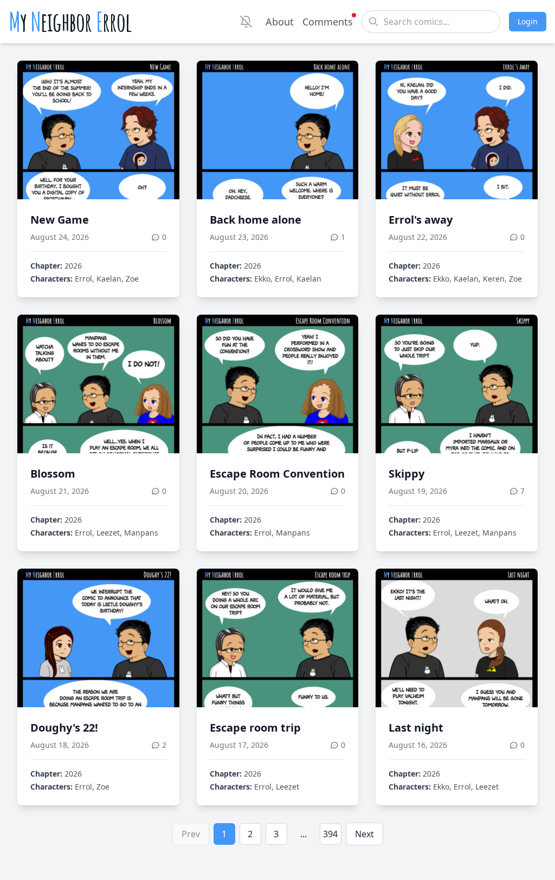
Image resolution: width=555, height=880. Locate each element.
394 (330, 834)
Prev (191, 834)
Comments (327, 21)
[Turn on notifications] (246, 21)
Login (528, 21)
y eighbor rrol (70, 22)
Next (364, 834)
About (280, 21)
